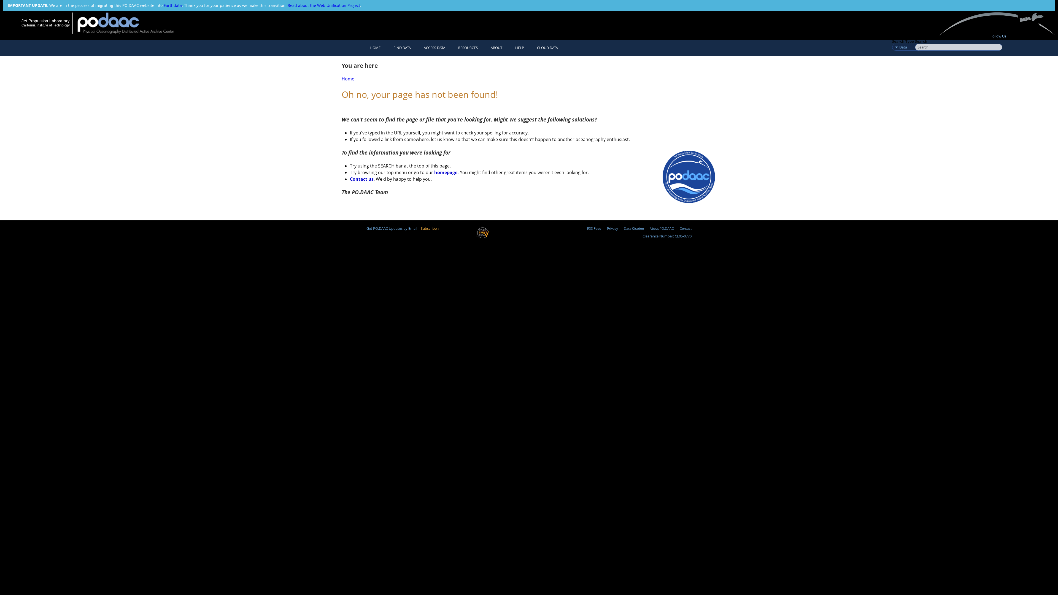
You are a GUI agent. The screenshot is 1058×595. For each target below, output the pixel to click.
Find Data (402, 47)
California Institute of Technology (45, 25)
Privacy (612, 228)
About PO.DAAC (662, 228)
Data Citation (634, 228)
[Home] (130, 23)
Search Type (903, 41)
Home (375, 47)
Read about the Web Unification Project (324, 5)
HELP (519, 47)
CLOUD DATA (547, 47)
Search (921, 41)
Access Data (434, 47)
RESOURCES (468, 47)
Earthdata (173, 5)
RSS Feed (594, 228)
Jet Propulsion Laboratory (45, 20)
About (496, 47)
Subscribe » (430, 228)
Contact (686, 228)
